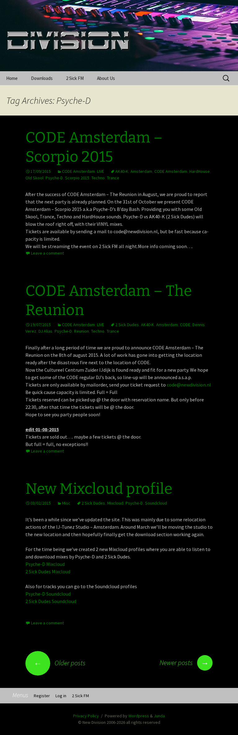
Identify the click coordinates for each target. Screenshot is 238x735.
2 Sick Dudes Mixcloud (47, 571)
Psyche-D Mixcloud (45, 564)
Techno (98, 178)
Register (42, 695)
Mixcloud (115, 503)
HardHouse (199, 171)
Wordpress (138, 716)
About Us (106, 78)
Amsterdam (141, 171)
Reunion (81, 331)
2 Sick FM (75, 78)
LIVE (100, 171)
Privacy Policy (86, 716)
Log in (60, 695)
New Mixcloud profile (98, 489)
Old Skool (34, 178)
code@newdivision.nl (189, 385)
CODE (185, 324)
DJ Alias (45, 331)
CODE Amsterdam (78, 171)
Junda (159, 716)
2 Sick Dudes (127, 324)
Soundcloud (156, 503)
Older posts (60, 662)
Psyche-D (54, 178)
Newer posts (184, 662)
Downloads (42, 78)
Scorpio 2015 (77, 178)
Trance (113, 178)
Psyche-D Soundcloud (48, 594)
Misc (66, 503)
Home (12, 78)
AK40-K (121, 171)
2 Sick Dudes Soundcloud (50, 601)
